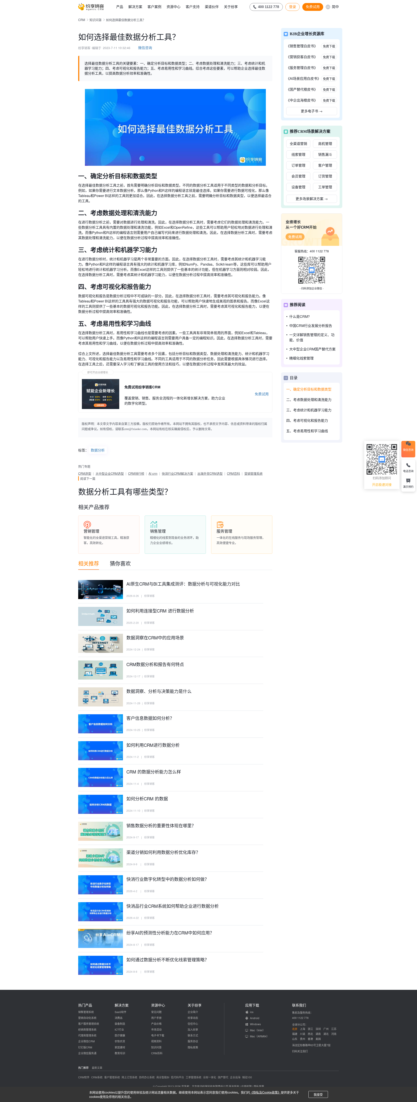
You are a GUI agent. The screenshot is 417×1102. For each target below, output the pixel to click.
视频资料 (156, 1041)
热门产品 (85, 1005)
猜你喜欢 (120, 563)
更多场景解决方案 (312, 198)
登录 (292, 6)
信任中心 (193, 1023)
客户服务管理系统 (88, 1023)
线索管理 (298, 154)
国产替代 (223, 1077)
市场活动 (156, 1029)
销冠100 (247, 1077)
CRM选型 (84, 473)
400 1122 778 (319, 251)
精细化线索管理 (301, 358)
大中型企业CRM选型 (110, 473)
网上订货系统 (129, 1077)
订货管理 (325, 176)
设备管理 (298, 186)
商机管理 (325, 143)
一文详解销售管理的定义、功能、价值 (311, 337)
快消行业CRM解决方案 (177, 473)
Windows (255, 1024)
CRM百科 (233, 473)
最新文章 (97, 1067)
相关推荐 (88, 563)
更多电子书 (312, 110)
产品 (119, 6)
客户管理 (325, 165)
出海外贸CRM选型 (210, 473)
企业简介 (193, 1012)
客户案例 (154, 6)
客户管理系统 (112, 1077)
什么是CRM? (299, 316)
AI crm (153, 473)
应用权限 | (247, 1086)
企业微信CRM (86, 1041)
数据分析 (98, 450)
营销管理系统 (253, 473)
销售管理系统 (86, 1012)
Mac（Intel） (257, 1030)
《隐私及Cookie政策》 (265, 1092)
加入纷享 (193, 1029)
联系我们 (299, 1005)
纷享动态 (193, 1018)
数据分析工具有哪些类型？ (125, 491)
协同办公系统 (147, 1077)
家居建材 (120, 1047)
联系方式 (193, 1035)
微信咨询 (145, 47)
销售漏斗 (325, 154)
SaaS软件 (120, 1012)
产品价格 (156, 1023)
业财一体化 (209, 1077)
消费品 (118, 1018)
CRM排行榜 (136, 473)
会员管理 (298, 176)
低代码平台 (177, 1077)
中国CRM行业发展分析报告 (310, 325)
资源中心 (173, 6)
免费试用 (313, 6)
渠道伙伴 (212, 6)
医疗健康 (120, 1035)
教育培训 (120, 1053)
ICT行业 (119, 1029)
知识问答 (95, 20)
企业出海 (235, 1077)
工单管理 (325, 186)
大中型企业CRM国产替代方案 (312, 349)
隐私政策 (193, 1047)
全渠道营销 (298, 143)
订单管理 (298, 165)
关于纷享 (231, 6)
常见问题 (156, 1012)
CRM (81, 20)
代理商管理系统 (87, 1035)
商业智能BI (162, 1077)
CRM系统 (97, 1077)
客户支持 (193, 6)
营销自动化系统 (87, 1018)
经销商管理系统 (87, 1029)
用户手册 (156, 1018)
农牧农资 (120, 1041)
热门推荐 (83, 1067)
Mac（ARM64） (259, 1036)
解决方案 (135, 6)
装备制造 (120, 1023)
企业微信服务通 (87, 1053)
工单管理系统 (193, 1077)
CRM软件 (83, 1077)
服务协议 (193, 1041)
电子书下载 (157, 1035)
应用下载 (252, 1005)
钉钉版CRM (85, 1047)
